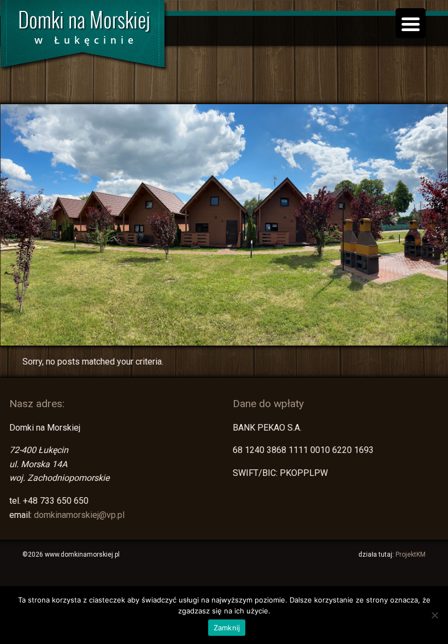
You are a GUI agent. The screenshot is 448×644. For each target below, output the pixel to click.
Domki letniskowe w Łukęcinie (84, 38)
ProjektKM (411, 554)
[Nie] (434, 615)
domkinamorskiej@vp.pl (79, 515)
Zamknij (227, 627)
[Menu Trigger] (411, 23)
